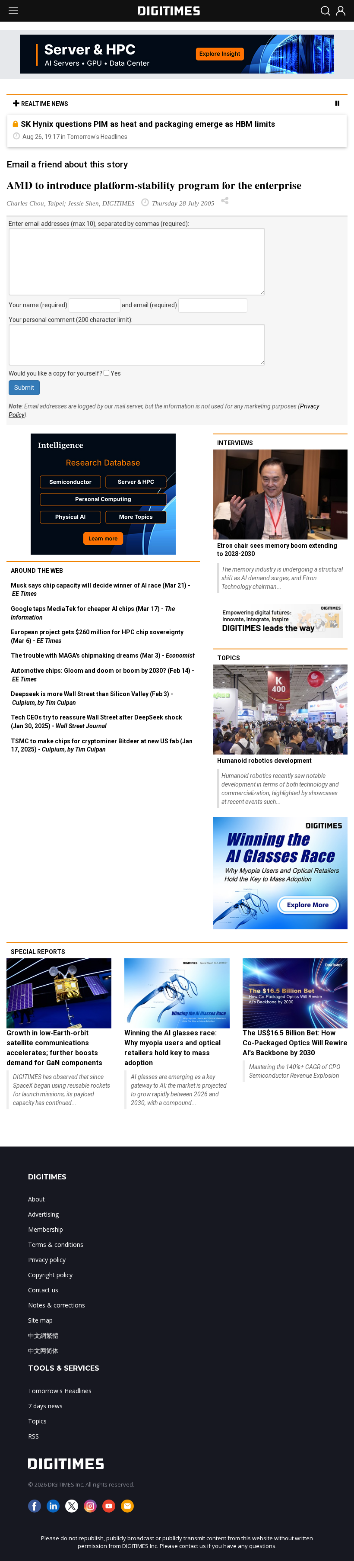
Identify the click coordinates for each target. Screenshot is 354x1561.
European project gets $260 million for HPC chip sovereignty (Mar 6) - (97, 636)
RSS (33, 1436)
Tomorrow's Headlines (60, 1391)
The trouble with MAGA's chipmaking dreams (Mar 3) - (103, 655)
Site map (40, 1320)
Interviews (235, 443)
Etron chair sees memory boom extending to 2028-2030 (277, 550)
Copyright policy (50, 1275)
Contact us (43, 1290)
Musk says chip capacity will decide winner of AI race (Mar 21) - (100, 589)
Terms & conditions (55, 1244)
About (36, 1199)
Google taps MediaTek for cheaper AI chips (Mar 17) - (93, 613)
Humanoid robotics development (264, 760)
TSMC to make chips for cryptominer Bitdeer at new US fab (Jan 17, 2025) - (102, 745)
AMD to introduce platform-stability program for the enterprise (153, 185)
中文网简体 (43, 1350)
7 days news (45, 1406)
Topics (228, 658)
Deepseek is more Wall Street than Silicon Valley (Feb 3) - (92, 698)
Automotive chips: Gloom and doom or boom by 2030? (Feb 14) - (102, 675)
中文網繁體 (43, 1335)
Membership (45, 1229)
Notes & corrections (56, 1305)
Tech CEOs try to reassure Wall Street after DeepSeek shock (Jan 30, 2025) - (96, 721)
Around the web (37, 570)
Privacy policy (47, 1260)
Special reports (38, 951)
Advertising (43, 1214)
